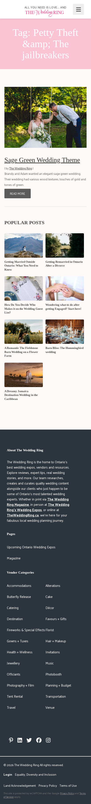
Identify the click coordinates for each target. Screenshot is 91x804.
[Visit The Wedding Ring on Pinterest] (11, 740)
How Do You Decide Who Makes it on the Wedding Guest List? (23, 308)
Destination (15, 619)
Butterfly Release (19, 597)
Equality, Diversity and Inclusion (35, 774)
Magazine (14, 558)
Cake (49, 597)
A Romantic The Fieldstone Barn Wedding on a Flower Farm (21, 351)
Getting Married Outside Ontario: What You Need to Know (21, 265)
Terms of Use (68, 785)
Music (50, 663)
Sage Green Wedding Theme (42, 160)
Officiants (13, 674)
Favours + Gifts (56, 619)
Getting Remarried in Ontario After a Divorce (64, 263)
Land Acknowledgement (20, 785)
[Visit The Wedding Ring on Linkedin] (19, 740)
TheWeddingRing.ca (23, 515)
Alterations (53, 585)
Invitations (53, 652)
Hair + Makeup (56, 641)
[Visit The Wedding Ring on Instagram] (48, 740)
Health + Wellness (19, 652)
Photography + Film (20, 685)
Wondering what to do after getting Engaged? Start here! (63, 306)
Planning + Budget (58, 685)
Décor (50, 608)
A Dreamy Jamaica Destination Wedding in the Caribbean (21, 395)
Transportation (56, 696)
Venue (50, 707)
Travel (11, 707)
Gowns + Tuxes (17, 641)
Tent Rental (15, 696)
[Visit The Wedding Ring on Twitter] (29, 740)
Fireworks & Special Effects (26, 630)
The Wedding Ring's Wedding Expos (38, 507)
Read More (17, 193)
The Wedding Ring (20, 168)
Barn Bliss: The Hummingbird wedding (64, 350)
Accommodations (19, 585)
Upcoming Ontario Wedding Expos (31, 547)
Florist (50, 630)
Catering (13, 608)
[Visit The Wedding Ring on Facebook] (39, 740)
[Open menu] (78, 9)
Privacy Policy (47, 785)
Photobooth (54, 674)
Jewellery (13, 663)
